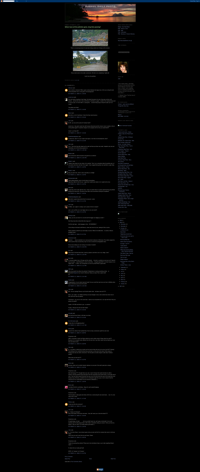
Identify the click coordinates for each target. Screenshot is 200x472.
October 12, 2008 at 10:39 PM (77, 247)
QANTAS (120, 188)
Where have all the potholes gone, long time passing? (83, 27)
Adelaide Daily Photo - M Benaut (125, 137)
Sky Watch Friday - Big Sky (126, 253)
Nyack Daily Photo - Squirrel (124, 177)
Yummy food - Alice (122, 207)
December (123, 224)
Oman (69, 363)
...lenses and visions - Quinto (124, 132)
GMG (69, 269)
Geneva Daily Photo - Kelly (124, 154)
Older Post (113, 458)
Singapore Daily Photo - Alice (124, 195)
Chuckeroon (71, 237)
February (123, 281)
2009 (121, 220)
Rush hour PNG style (125, 255)
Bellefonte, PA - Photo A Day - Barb (126, 140)
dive (69, 250)
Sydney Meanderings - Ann (124, 202)
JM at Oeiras (121, 161)
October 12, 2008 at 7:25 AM (77, 133)
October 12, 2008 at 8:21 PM (77, 201)
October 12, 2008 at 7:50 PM (77, 193)
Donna (69, 385)
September (123, 267)
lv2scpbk (70, 313)
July (122, 271)
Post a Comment (68, 456)
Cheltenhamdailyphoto (73, 136)
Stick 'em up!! (123, 257)
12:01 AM (77, 80)
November (123, 226)
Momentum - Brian (122, 170)
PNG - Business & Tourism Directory (126, 34)
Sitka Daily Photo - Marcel (124, 196)
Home (90, 458)
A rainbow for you (124, 230)
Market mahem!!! (124, 247)
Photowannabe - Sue (122, 186)
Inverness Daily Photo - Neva (124, 159)
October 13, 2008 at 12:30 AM (77, 285)
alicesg (70, 328)
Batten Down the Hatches (126, 241)
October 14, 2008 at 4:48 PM (77, 437)
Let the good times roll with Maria (125, 165)
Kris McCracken (72, 321)
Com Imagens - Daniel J (123, 151)
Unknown (70, 87)
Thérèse (70, 402)
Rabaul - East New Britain (124, 26)
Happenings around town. (126, 234)
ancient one (71, 97)
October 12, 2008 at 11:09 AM (77, 150)
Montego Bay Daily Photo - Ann (125, 172)
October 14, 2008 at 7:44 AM (77, 415)
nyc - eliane (120, 179)
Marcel (69, 113)
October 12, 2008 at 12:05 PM (77, 157)
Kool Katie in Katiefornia (123, 163)
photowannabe (71, 178)
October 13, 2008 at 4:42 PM (77, 359)
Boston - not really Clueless (124, 144)
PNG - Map (120, 30)
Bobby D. (70, 161)
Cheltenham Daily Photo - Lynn (125, 149)
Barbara (70, 153)
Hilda (69, 187)
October (123, 228)
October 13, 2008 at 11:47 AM (77, 325)
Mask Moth (123, 232)
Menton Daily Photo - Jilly (124, 168)
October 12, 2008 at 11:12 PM (77, 265)
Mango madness (124, 259)
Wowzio (119, 114)
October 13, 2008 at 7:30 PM (77, 381)
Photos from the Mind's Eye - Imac (126, 184)
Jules (69, 120)
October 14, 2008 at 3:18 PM (77, 426)
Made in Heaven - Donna (123, 167)
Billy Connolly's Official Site (124, 142)
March (122, 279)
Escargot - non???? (124, 243)
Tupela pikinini (123, 245)
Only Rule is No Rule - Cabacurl (125, 181)
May (122, 275)
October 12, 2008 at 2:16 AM (77, 109)
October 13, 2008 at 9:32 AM (77, 317)
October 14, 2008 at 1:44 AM (77, 389)
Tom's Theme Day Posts (123, 203)
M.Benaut (70, 215)
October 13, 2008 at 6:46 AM (77, 309)
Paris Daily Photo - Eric (123, 183)
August (122, 269)
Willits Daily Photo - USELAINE (125, 205)
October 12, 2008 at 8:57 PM (77, 234)
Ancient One (121, 138)
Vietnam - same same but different (126, 104)
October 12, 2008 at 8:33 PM (77, 212)
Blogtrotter (75, 272)
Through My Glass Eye (123, 106)
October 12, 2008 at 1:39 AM (77, 93)
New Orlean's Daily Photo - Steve (125, 175)
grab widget (120, 116)
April (122, 277)
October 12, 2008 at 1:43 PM (77, 167)
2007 (121, 286)
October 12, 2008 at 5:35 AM (77, 117)
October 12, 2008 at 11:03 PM (77, 254)
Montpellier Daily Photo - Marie (125, 174)
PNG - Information (122, 32)
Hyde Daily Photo (122, 158)
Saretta (70, 280)
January (123, 283)
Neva (69, 258)
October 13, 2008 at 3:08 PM (77, 332)
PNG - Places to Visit (123, 28)
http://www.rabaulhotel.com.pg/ (125, 40)
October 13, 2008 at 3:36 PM (77, 343)
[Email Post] (79, 80)
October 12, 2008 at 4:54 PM (77, 184)
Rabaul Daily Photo (100, 6)
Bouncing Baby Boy (124, 239)
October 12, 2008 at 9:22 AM (77, 140)
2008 (121, 222)
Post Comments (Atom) (76, 461)
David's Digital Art (122, 152)
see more (126, 116)
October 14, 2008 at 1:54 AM (77, 406)
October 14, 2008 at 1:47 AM (77, 398)
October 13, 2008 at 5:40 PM (77, 367)
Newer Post (67, 458)
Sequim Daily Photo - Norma (124, 193)
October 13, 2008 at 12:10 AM (77, 276)
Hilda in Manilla (121, 156)
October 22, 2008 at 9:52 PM (77, 453)
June (122, 273)
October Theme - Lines (125, 265)
